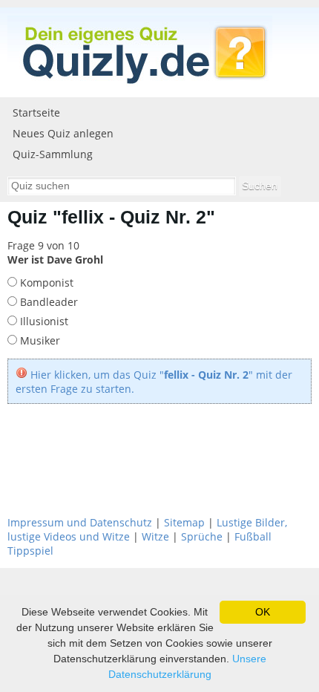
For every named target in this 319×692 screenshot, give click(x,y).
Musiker (38, 340)
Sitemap (184, 522)
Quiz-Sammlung (53, 154)
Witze (155, 536)
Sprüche (202, 536)
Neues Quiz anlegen (63, 133)
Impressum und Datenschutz (79, 522)
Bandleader (47, 302)
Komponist (45, 282)
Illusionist (42, 321)
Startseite (36, 112)
